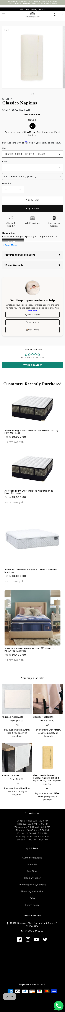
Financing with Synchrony (32, 884)
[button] (3, 15)
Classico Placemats (12, 717)
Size (4, 148)
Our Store (32, 871)
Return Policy (32, 905)
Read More (11, 245)
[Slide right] (39, 94)
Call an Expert (32, 315)
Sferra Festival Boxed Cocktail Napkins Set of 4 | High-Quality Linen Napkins (47, 778)
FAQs (32, 898)
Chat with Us (32, 322)
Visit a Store (32, 330)
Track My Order (32, 878)
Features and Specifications (32, 254)
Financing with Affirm (32, 891)
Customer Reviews (32, 857)
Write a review (32, 364)
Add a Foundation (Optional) (20, 176)
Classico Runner (10, 775)
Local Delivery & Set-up (35, 9)
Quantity (6, 183)
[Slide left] (26, 94)
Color (5, 161)
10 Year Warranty (32, 265)
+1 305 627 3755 (33, 931)
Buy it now (32, 208)
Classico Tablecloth (43, 717)
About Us (32, 864)
